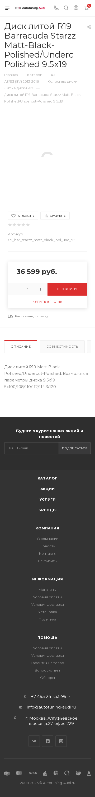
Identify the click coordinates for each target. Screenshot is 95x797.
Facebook (47, 741)
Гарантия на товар (47, 663)
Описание (21, 346)
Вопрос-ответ (47, 670)
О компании (47, 539)
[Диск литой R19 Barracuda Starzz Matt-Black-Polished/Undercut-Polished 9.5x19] (47, 157)
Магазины (47, 590)
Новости (47, 546)
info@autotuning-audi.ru (51, 707)
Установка (47, 612)
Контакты (47, 553)
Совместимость (62, 346)
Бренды (48, 510)
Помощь (47, 637)
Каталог (48, 478)
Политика (47, 619)
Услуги (48, 499)
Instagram (61, 741)
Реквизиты (47, 561)
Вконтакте (34, 741)
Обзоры (47, 677)
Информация (47, 579)
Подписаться (75, 448)
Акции (47, 489)
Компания (47, 528)
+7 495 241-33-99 (48, 697)
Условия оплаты (47, 597)
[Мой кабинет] (76, 8)
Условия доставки (47, 604)
